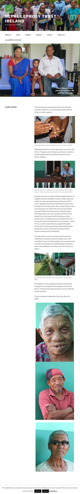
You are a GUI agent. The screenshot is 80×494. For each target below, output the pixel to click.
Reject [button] (45, 491)
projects (39, 35)
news (18, 35)
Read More (53, 491)
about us (8, 35)
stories (49, 35)
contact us (61, 35)
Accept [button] (38, 491)
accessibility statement (13, 40)
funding (28, 35)
